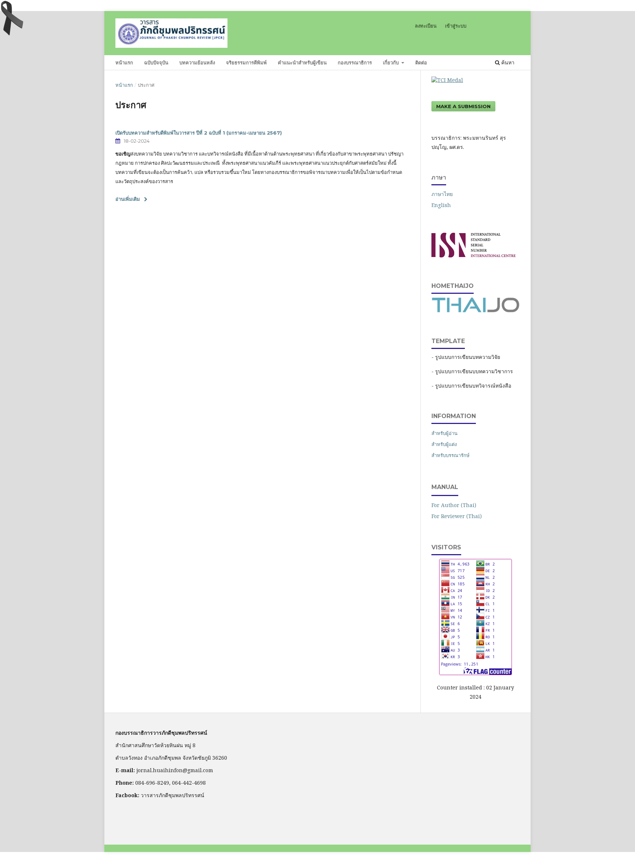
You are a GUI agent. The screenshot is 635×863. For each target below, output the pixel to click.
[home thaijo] (475, 310)
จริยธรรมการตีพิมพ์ (246, 62)
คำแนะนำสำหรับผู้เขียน (302, 62)
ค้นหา (507, 62)
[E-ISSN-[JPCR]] (473, 255)
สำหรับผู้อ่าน (444, 433)
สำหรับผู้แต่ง (444, 444)
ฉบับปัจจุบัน (156, 62)
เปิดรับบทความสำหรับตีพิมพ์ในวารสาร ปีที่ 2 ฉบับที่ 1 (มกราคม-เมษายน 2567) (198, 133)
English (441, 205)
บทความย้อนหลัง (197, 62)
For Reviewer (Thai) (456, 516)
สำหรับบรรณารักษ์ (450, 455)
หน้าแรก (124, 62)
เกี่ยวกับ (391, 62)
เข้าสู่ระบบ (455, 26)
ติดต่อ (421, 62)
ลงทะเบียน (426, 26)
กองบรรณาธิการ (355, 62)
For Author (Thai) (453, 505)
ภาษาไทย (442, 193)
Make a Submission (463, 106)
